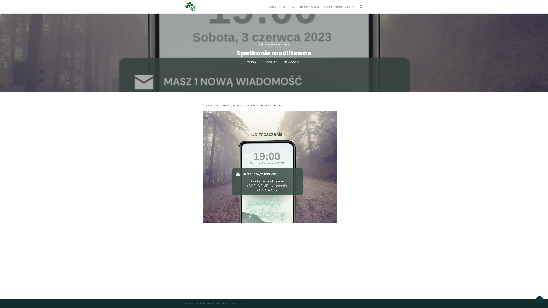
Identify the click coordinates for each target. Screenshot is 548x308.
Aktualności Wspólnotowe (274, 44)
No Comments (291, 61)
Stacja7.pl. (241, 303)
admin (252, 61)
